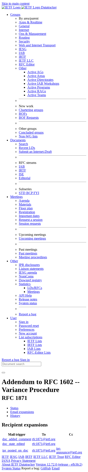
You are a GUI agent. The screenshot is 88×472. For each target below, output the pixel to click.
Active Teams (36, 95)
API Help (25, 295)
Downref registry (30, 280)
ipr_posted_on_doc (15, 450)
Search (23, 144)
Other (22, 68)
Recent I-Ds (27, 148)
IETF (5, 457)
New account (28, 333)
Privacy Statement (23, 460)
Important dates (29, 216)
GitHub (46, 468)
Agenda (24, 200)
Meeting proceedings (33, 257)
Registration (27, 212)
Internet (24, 30)
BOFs (23, 114)
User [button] (13, 318)
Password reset (29, 326)
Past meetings (28, 253)
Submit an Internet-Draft (35, 151)
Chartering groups (31, 110)
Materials (25, 204)
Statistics (25, 284)
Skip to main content (15, 3)
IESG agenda (28, 272)
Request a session (31, 220)
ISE (21, 174)
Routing (24, 37)
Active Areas (36, 76)
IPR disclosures (29, 265)
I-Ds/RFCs (34, 288)
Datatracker (48, 7)
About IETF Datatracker (18, 464)
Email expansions (22, 412)
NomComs (26, 276)
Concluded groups (31, 132)
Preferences (26, 329)
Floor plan (26, 208)
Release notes (28, 299)
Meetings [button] (16, 197)
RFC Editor (27, 64)
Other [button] (14, 261)
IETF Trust (56, 457)
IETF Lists (34, 341)
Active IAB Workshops (43, 83)
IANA (6, 460)
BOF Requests (29, 117)
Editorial (24, 178)
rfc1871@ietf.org (43, 439)
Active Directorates (40, 80)
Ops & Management (32, 34)
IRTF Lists (34, 345)
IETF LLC (26, 60)
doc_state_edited (13, 444)
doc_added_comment (16, 439)
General (24, 26)
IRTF (22, 57)
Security (24, 41)
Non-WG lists (28, 136)
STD (22, 193)
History (15, 416)
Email (56, 468)
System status (28, 303)
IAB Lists (34, 348)
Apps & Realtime (30, 22)
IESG (22, 49)
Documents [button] (18, 140)
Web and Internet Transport (37, 45)
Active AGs (35, 72)
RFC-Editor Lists (39, 352)
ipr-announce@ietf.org (69, 450)
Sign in (23, 322)
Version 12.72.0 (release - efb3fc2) (59, 464)
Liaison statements (31, 268)
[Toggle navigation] (3, 372)
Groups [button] (15, 14)
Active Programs (38, 87)
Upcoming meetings (32, 238)
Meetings (33, 291)
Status (14, 408)
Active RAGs (36, 91)
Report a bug (27, 314)
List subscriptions (30, 337)
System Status (11, 468)
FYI (36, 193)
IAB (22, 53)
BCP (30, 193)
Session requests (30, 223)
